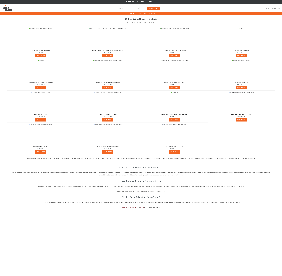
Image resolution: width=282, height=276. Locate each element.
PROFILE (273, 8)
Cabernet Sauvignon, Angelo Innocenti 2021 (107, 82)
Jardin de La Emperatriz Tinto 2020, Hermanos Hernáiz (107, 50)
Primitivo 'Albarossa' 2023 (241, 50)
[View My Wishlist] (277, 8)
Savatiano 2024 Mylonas (41, 114)
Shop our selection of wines (130, 207)
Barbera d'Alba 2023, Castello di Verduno (41, 82)
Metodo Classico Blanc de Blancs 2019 (107, 146)
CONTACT (267, 8)
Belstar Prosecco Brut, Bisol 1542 (241, 114)
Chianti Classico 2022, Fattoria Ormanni (174, 50)
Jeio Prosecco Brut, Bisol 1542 (174, 146)
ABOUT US (142, 13)
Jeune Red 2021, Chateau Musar (41, 50)
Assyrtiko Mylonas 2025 (241, 82)
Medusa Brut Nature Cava (40, 146)
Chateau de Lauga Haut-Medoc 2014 (174, 82)
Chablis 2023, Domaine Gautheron (107, 114)
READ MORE (41, 55)
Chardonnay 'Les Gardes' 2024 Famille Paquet (174, 114)
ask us (142, 207)
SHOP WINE (153, 8)
